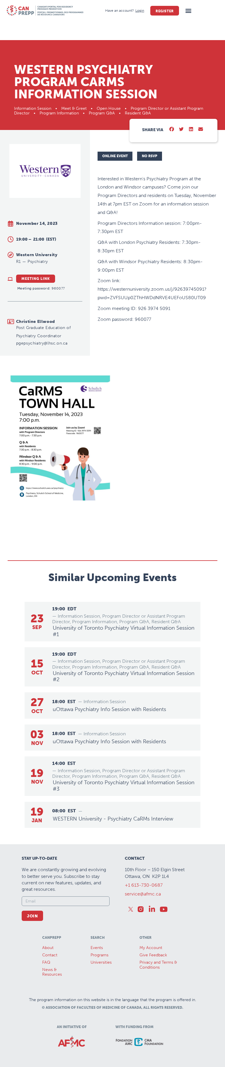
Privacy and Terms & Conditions (158, 965)
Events (97, 947)
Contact (49, 955)
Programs (99, 955)
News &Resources (52, 972)
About (48, 947)
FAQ (46, 962)
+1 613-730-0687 (144, 885)
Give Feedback (153, 955)
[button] (188, 11)
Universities (101, 962)
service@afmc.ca (143, 894)
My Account (150, 947)
